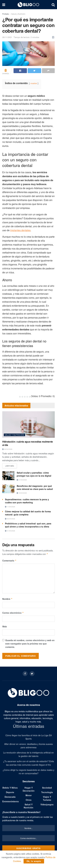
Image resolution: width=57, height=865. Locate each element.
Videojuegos (47, 804)
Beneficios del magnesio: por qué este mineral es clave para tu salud (35, 487)
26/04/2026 (8, 449)
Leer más (9, 466)
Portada (5, 14)
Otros (28, 799)
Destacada (10, 796)
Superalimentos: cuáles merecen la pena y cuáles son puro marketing (27, 501)
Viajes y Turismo (47, 798)
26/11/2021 (7, 37)
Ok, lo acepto (34, 861)
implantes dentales (20, 230)
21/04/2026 (22, 480)
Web (4, 626)
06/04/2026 (10, 519)
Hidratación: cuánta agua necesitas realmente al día (27, 443)
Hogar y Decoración (29, 789)
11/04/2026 (10, 507)
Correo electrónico (13, 612)
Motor (29, 795)
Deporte (10, 792)
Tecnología (47, 792)
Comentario (9, 560)
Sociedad (47, 787)
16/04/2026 (22, 493)
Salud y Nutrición (18, 14)
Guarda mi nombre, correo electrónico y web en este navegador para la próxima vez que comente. (30, 644)
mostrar (33, 83)
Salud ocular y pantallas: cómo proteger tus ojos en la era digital (34, 474)
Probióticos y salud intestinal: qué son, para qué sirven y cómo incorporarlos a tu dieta (28, 525)
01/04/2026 (10, 531)
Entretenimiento (10, 801)
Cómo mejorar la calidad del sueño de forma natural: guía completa (28, 513)
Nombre (7, 598)
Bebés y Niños (10, 787)
